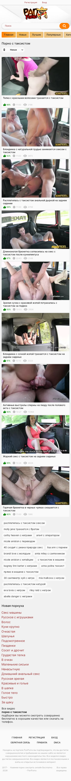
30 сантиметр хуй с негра (19, 577)
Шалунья (7, 636)
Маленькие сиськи (15, 664)
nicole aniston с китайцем (18, 559)
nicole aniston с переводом (19, 541)
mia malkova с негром (51, 577)
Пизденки (8, 645)
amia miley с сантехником (50, 553)
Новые (22, 34)
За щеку (7, 702)
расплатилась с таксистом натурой (25, 584)
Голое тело (9, 692)
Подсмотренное (13, 641)
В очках (7, 659)
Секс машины (11, 612)
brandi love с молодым (17, 553)
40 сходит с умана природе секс (23, 547)
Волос (6, 622)
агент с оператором (47, 535)
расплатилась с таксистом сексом (24, 522)
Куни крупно (10, 626)
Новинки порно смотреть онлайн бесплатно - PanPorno (31, 769)
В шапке (7, 688)
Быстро (7, 697)
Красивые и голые (14, 683)
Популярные (54, 34)
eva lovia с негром (14, 590)
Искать (64, 26)
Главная (8, 34)
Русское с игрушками (17, 617)
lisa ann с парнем (57, 547)
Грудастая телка (13, 655)
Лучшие (36, 34)
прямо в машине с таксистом (21, 571)
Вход (44, 2)
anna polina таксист (52, 565)
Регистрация (30, 2)
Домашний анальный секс (20, 674)
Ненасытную (10, 669)
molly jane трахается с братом (21, 529)
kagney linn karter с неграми (20, 565)
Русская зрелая (12, 678)
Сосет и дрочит (12, 650)
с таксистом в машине (51, 559)
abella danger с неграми (18, 596)
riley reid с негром (40, 590)
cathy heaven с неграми (18, 535)
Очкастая (8, 631)
